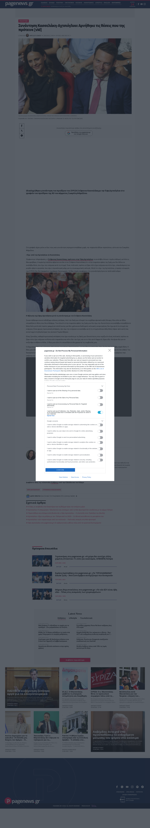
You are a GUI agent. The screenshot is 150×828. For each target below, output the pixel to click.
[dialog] (75, 414)
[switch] (100, 390)
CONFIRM (60, 470)
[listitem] (75, 386)
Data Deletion (63, 477)
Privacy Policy (86, 477)
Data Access (75, 477)
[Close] (110, 351)
